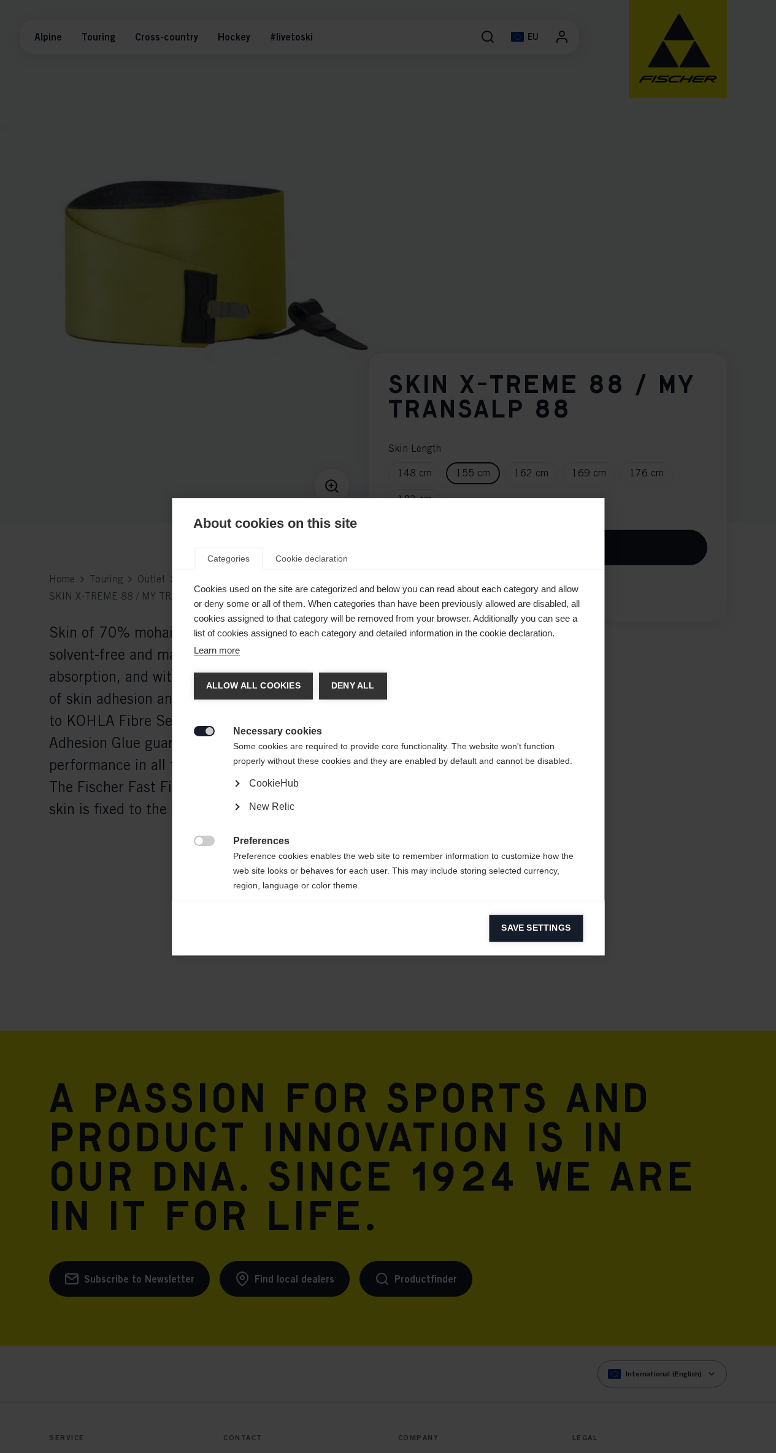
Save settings (535, 927)
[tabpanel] (388, 817)
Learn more (216, 650)
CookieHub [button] (273, 783)
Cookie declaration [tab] (311, 558)
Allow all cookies (253, 685)
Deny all (352, 685)
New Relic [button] (271, 806)
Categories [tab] (228, 558)
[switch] (197, 730)
